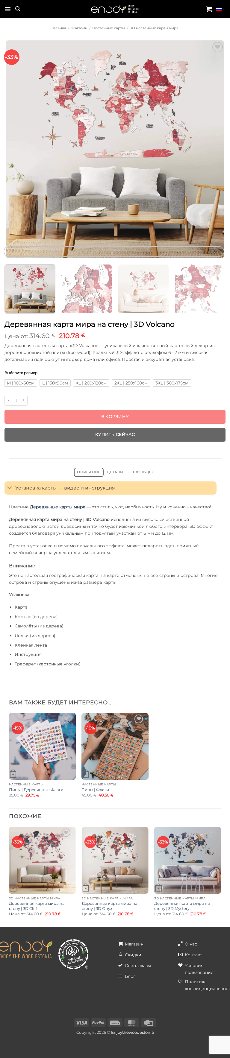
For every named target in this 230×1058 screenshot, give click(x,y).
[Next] (216, 149)
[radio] (20, 383)
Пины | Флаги (95, 789)
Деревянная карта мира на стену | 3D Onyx (109, 906)
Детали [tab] (115, 472)
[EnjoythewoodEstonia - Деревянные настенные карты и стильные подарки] (115, 9)
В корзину (115, 416)
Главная (59, 28)
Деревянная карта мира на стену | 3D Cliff (37, 906)
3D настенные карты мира (154, 28)
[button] (7, 9)
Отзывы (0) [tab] (141, 472)
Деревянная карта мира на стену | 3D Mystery (182, 906)
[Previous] (13, 149)
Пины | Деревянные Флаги (36, 789)
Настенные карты (108, 28)
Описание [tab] (88, 472)
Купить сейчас (115, 434)
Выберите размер (20, 373)
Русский (221, 9)
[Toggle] (9, 488)
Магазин (79, 28)
